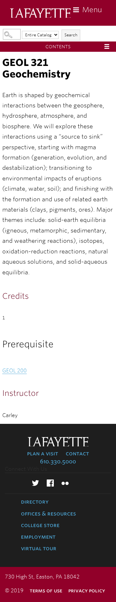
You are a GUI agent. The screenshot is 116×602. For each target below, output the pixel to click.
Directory (35, 501)
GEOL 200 (14, 371)
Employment (38, 537)
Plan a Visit (42, 453)
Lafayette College (40, 14)
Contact (77, 453)
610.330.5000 (58, 461)
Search (70, 34)
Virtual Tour (38, 548)
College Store (40, 525)
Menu (92, 9)
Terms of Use (46, 591)
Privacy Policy (86, 591)
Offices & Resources (48, 513)
